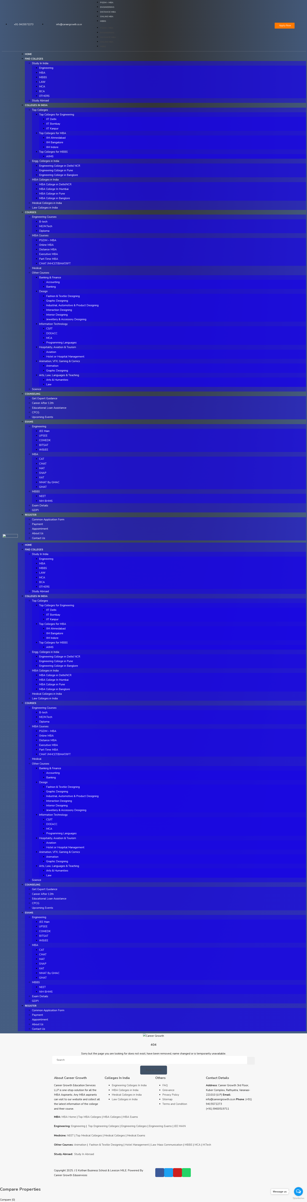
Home (28, 54)
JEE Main (44, 431)
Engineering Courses (44, 217)
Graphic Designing (57, 300)
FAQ (165, 1085)
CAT (41, 459)
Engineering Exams (160, 1126)
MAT (42, 468)
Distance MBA (108, 11)
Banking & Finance (50, 277)
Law (49, 384)
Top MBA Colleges (89, 1117)
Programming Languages (61, 342)
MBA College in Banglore (54, 198)
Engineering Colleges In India (129, 1085)
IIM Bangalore (54, 142)
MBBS (103, 21)
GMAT (43, 487)
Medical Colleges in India (47, 203)
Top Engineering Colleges (103, 1126)
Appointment (40, 529)
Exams (29, 421)
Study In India (40, 63)
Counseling (32, 394)
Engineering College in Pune (56, 170)
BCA (42, 91)
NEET (42, 496)
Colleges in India (36, 105)
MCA (42, 86)
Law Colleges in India (45, 207)
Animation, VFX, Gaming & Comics (59, 361)
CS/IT (49, 328)
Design (43, 291)
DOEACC (51, 333)
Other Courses (40, 272)
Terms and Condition (174, 1104)
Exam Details (40, 505)
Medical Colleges (114, 1135)
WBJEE (43, 449)
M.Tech (207, 1145)
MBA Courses (40, 235)
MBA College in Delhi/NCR (55, 184)
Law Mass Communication (166, 1145)
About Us (37, 533)
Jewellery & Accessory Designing (66, 319)
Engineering (107, 7)
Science (36, 389)
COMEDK (45, 440)
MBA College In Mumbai (54, 189)
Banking (51, 286)
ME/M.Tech (45, 226)
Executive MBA (48, 254)
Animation (52, 366)
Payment (37, 524)
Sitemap (167, 1099)
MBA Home (68, 1117)
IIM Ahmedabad (56, 138)
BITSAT (43, 445)
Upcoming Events (42, 417)
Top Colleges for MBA (52, 133)
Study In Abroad (84, 1154)
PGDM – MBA (106, 2)
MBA (42, 72)
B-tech (43, 221)
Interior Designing (57, 315)
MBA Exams (130, 1117)
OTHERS (44, 96)
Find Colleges (34, 58)
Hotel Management (137, 1145)
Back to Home (153, 1070)
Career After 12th (43, 403)
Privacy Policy (170, 1094)
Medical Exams (136, 1135)
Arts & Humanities (57, 380)
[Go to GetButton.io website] (298, 1198)
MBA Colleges (112, 1117)
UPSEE (43, 435)
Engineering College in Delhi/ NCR (59, 166)
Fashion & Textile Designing (63, 296)
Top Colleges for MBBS (53, 152)
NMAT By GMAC (49, 482)
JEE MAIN (180, 1126)
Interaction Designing (59, 310)
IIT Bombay (53, 124)
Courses (30, 212)
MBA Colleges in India (45, 179)
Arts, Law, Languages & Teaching (59, 375)
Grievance (168, 1090)
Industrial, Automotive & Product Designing (72, 305)
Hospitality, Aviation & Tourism (57, 347)
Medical (36, 268)
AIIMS (49, 156)
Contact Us (38, 538)
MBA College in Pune (52, 193)
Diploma (44, 231)
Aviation (51, 352)
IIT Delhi (51, 119)
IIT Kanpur (52, 128)
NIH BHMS (46, 501)
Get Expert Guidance (44, 398)
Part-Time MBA (48, 259)
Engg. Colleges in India (45, 161)
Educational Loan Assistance (49, 408)
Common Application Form (48, 519)
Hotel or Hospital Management (65, 356)
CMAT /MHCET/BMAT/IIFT (55, 263)
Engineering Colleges (134, 1126)
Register (30, 515)
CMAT (43, 463)
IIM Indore (52, 147)
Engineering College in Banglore (58, 175)
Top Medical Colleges (89, 1135)
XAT (41, 477)
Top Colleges (40, 110)
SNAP (42, 473)
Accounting (53, 282)
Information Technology (53, 324)
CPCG (35, 412)
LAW (42, 82)
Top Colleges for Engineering (56, 114)
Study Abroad (40, 100)
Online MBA (106, 16)
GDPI (35, 510)
